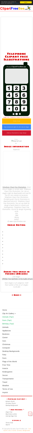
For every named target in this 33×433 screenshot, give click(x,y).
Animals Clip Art (10, 401)
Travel (4, 382)
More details (16, 3)
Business (5, 334)
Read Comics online (11, 414)
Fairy (4, 355)
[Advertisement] (16, 34)
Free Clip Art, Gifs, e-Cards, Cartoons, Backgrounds (17, 429)
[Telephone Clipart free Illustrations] (16, 115)
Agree (25, 2)
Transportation (8, 379)
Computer (6, 348)
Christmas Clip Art (11, 403)
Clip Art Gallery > (9, 313)
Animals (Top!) (8, 317)
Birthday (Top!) (8, 324)
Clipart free (9, 412)
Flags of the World (9, 361)
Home (4, 310)
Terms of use (16, 121)
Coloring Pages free (11, 416)
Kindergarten (7, 372)
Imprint (5, 392)
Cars (4, 341)
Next (16, 143)
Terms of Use (7, 389)
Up (30, 414)
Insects (5, 368)
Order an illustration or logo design (16, 133)
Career (5, 337)
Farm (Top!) (7, 320)
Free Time (6, 365)
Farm (4, 358)
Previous (16, 139)
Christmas (6, 344)
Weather (5, 385)
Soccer (5, 375)
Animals (5, 327)
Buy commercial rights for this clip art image (16, 127)
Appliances (6, 331)
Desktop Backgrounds (11, 351)
